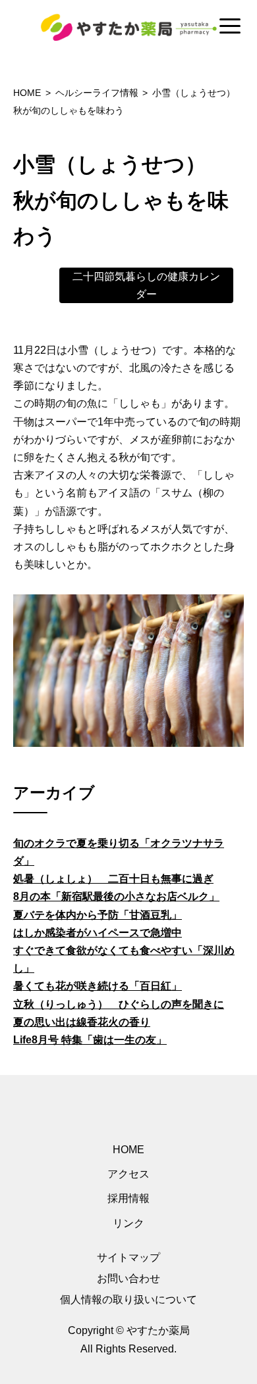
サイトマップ (128, 1257)
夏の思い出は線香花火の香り (81, 1022)
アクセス (128, 1174)
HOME (128, 1149)
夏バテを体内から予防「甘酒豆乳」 (97, 914)
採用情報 (128, 1198)
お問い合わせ (128, 1278)
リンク (128, 1223)
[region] (128, 27)
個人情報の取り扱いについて (128, 1299)
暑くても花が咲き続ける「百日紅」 (97, 985)
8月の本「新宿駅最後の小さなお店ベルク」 (116, 896)
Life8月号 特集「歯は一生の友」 (90, 1039)
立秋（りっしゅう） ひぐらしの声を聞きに (118, 1004)
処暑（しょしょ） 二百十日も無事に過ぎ (113, 878)
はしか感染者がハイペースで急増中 (97, 932)
